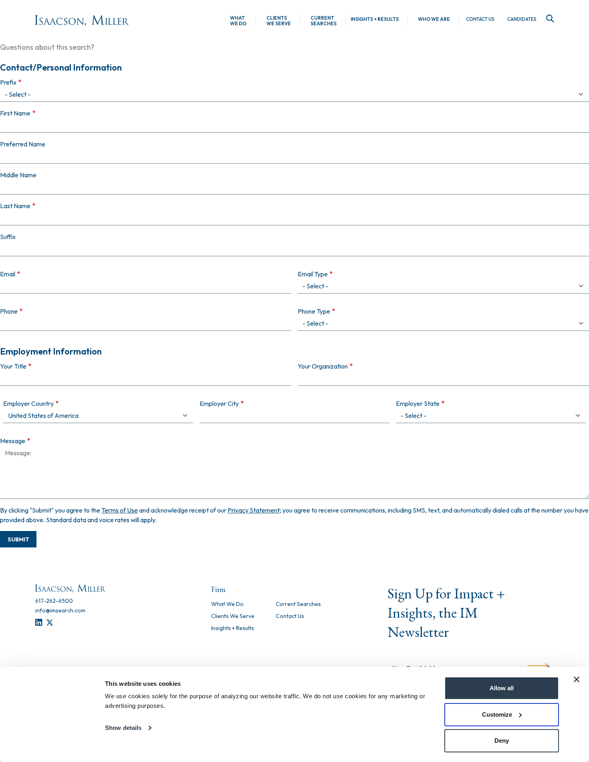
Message (12, 441)
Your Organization (323, 366)
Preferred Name (22, 144)
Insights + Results (375, 19)
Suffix (8, 237)
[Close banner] (576, 679)
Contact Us (480, 19)
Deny (501, 740)
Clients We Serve (278, 20)
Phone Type (314, 311)
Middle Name (18, 175)
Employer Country (28, 403)
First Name (15, 113)
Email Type (313, 274)
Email (7, 274)
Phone (9, 311)
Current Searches (324, 20)
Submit (18, 539)
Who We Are (434, 19)
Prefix (8, 82)
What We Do (238, 20)
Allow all (502, 688)
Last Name (15, 206)
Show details (123, 727)
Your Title (13, 366)
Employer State (418, 403)
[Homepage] (82, 20)
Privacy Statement (254, 510)
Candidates (522, 19)
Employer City (219, 403)
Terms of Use (119, 510)
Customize (497, 714)
